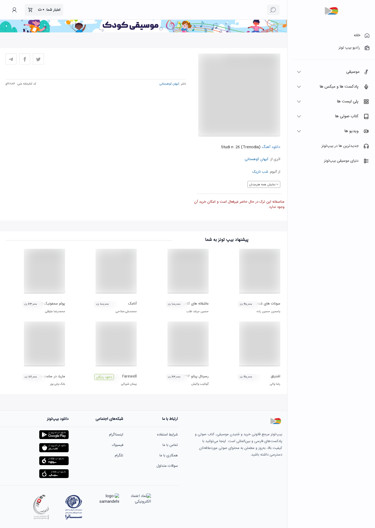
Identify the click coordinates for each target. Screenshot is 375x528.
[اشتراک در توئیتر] (38, 59)
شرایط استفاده (167, 435)
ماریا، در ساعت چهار (50, 376)
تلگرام (119, 455)
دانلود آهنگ (270, 147)
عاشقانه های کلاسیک (193, 304)
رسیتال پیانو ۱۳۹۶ (196, 376)
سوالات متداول (167, 466)
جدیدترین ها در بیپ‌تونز (340, 146)
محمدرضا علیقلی (55, 311)
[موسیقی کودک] (143, 31)
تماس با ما (170, 445)
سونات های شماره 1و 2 (263, 304)
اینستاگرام (116, 435)
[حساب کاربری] (14, 9)
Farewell (129, 376)
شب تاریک (260, 172)
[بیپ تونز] (331, 11)
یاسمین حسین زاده (268, 311)
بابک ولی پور (57, 384)
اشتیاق (275, 376)
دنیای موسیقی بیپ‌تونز (341, 161)
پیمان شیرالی (129, 384)
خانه (357, 35)
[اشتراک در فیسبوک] (24, 59)
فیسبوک (117, 445)
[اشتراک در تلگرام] (10, 59)
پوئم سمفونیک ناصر (51, 304)
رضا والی (275, 384)
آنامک (132, 304)
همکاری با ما (168, 455)
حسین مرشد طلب (197, 311)
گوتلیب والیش (200, 384)
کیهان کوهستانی (256, 159)
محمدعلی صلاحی (126, 311)
